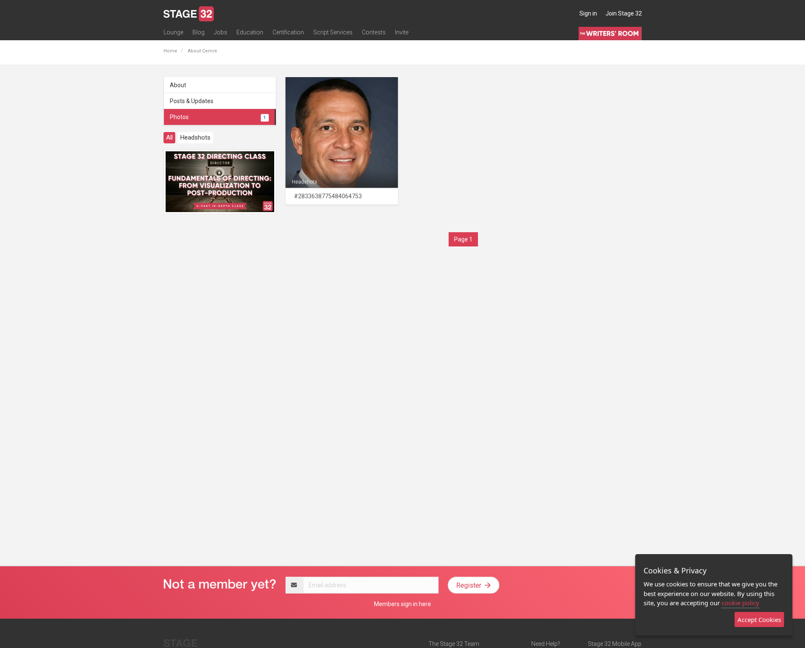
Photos (218, 117)
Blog (198, 32)
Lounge (173, 32)
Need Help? (545, 643)
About (178, 85)
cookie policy (740, 603)
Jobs (220, 32)
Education (249, 32)
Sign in (588, 13)
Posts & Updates (191, 101)
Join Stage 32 (623, 13)
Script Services (333, 32)
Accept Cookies (759, 619)
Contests (374, 32)
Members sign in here (402, 604)
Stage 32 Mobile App (614, 643)
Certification (288, 32)
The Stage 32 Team (453, 643)
